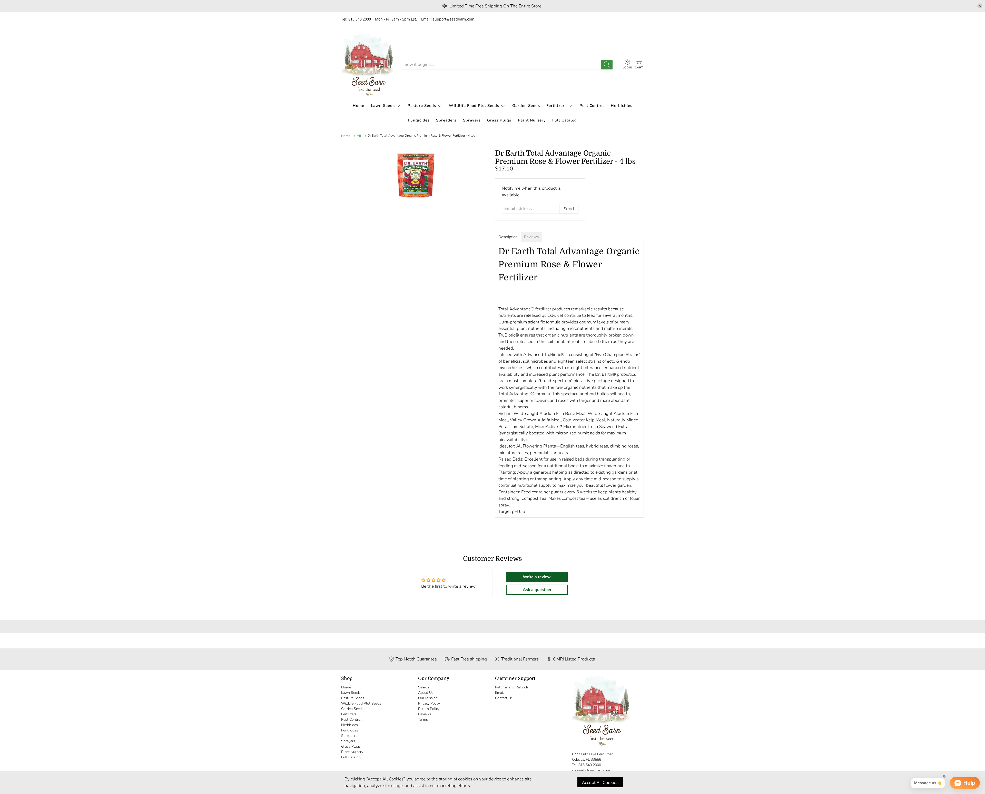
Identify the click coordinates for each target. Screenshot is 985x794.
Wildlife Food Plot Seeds (474, 105)
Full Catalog (564, 120)
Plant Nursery (532, 120)
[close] (979, 5)
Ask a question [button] (537, 590)
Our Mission (428, 698)
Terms (423, 719)
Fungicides (419, 120)
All (359, 136)
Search (423, 687)
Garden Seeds (526, 105)
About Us (426, 692)
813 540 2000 (589, 764)
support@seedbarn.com (591, 770)
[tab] (508, 237)
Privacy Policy (429, 703)
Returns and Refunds (512, 687)
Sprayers (472, 120)
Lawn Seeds (383, 105)
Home (358, 105)
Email (499, 692)
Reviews (424, 714)
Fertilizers (556, 105)
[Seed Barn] (367, 64)
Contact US (504, 698)
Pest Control (591, 105)
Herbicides (621, 105)
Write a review (537, 577)
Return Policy (428, 708)
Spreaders (446, 120)
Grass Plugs (499, 120)
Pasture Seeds (422, 105)
